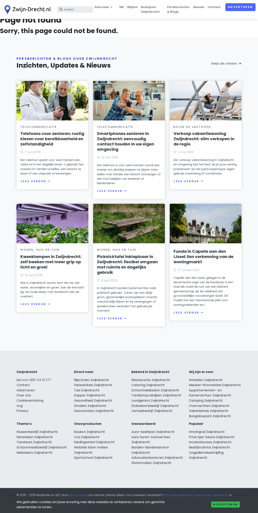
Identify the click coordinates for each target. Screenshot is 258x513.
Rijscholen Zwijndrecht (91, 380)
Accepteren (225, 504)
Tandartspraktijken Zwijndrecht (156, 395)
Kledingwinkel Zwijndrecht (94, 442)
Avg (20, 405)
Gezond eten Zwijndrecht (94, 411)
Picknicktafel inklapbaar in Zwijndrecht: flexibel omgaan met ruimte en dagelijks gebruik (127, 264)
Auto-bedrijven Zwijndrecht (153, 431)
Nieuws (198, 7)
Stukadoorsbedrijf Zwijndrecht (155, 405)
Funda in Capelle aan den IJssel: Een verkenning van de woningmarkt (203, 257)
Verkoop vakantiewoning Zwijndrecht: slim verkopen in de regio (204, 139)
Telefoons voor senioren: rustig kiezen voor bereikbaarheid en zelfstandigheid (52, 139)
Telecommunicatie (38, 127)
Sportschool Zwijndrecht (93, 457)
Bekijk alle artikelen (224, 64)
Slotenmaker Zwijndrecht (151, 463)
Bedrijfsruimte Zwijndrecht (209, 447)
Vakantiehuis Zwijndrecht (208, 411)
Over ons (24, 395)
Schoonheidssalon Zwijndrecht (155, 390)
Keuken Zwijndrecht (89, 431)
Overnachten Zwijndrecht (209, 405)
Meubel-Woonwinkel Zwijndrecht (215, 385)
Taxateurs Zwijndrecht (34, 442)
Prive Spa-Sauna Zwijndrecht (211, 437)
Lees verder (33, 181)
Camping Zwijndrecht (206, 400)
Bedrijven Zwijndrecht (150, 9)
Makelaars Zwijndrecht (34, 452)
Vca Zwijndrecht (87, 437)
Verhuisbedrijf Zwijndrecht (152, 411)
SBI (121, 7)
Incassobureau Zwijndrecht (210, 442)
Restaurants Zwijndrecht (150, 380)
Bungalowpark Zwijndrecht (210, 416)
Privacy (22, 411)
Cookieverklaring (30, 400)
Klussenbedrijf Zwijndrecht (37, 431)
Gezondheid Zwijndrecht (93, 400)
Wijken (132, 7)
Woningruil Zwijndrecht (207, 431)
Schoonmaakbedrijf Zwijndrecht (42, 447)
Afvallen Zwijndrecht (90, 405)
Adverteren (240, 7)
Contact (214, 7)
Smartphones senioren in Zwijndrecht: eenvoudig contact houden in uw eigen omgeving (125, 141)
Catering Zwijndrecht (148, 385)
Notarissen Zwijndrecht (35, 437)
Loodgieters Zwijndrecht (150, 400)
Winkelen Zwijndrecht (206, 380)
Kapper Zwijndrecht (89, 395)
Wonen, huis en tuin (39, 250)
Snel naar (102, 7)
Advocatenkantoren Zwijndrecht (157, 457)
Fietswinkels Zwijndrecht (93, 385)
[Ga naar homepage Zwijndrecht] (26, 10)
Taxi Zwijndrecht (87, 390)
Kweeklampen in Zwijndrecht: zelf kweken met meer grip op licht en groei (50, 262)
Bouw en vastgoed (192, 127)
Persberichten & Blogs (178, 9)
